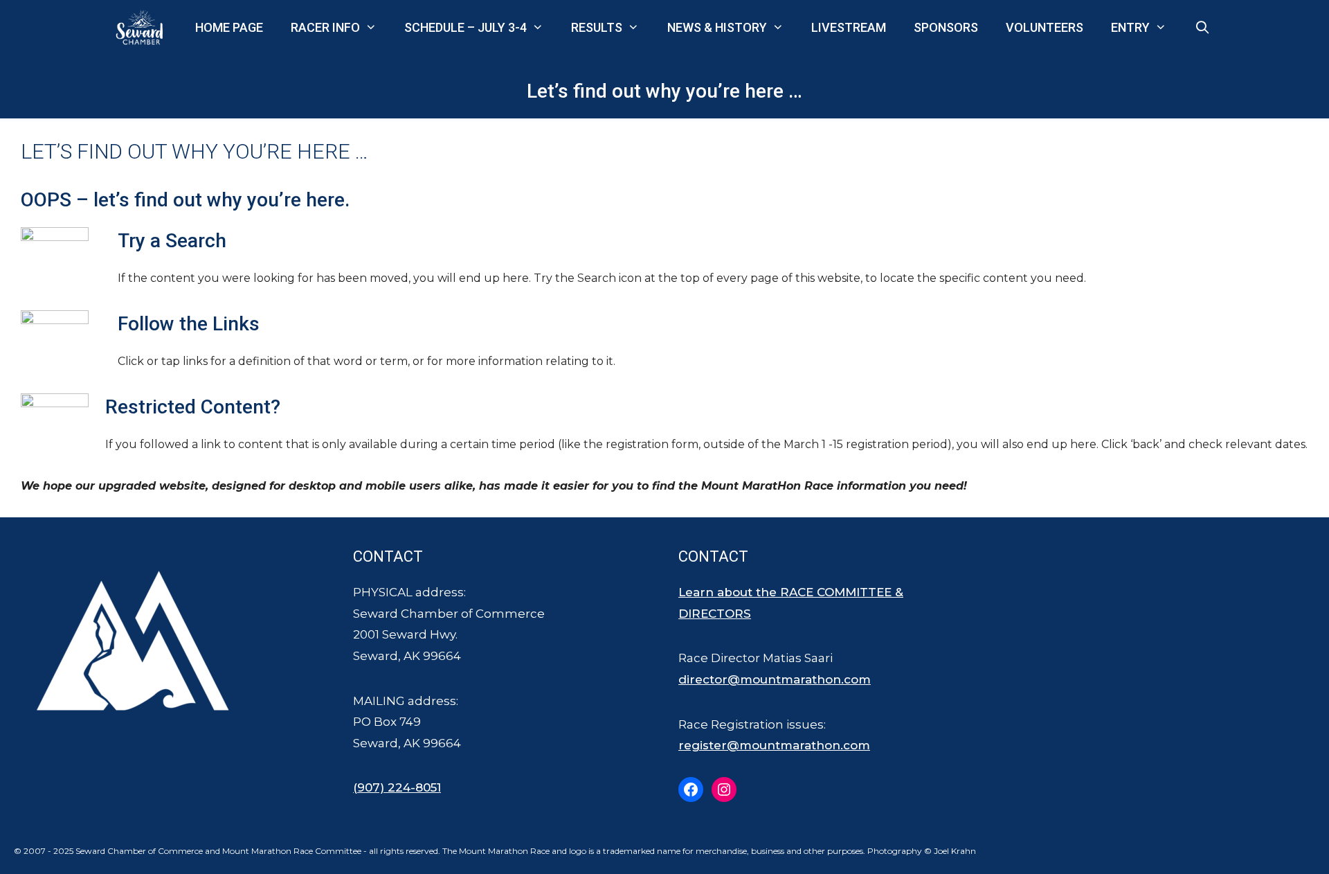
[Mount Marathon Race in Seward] (142, 27)
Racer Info (325, 27)
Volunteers (1044, 27)
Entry (1130, 27)
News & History (717, 27)
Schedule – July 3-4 (465, 27)
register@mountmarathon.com (774, 745)
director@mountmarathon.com (774, 679)
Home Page (229, 27)
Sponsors (946, 27)
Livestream (848, 27)
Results (596, 27)
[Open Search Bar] (1202, 27)
